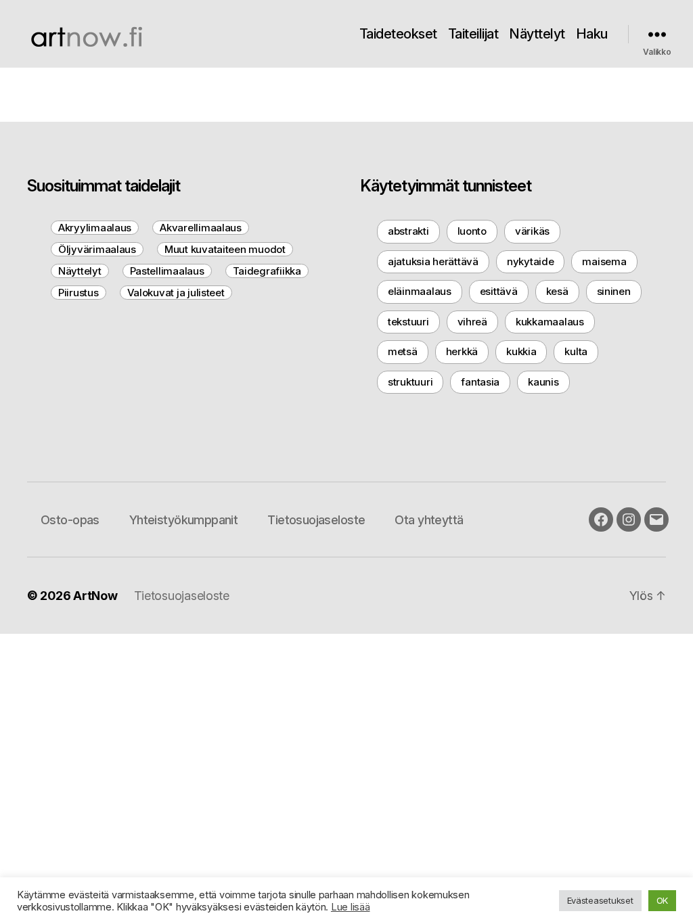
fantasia (480, 381)
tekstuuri (408, 321)
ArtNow (95, 595)
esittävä (499, 291)
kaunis (543, 381)
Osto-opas (70, 520)
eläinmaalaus (419, 291)
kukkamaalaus (550, 321)
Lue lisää (350, 907)
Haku (592, 34)
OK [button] (662, 900)
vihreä (472, 321)
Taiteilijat (473, 34)
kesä (557, 291)
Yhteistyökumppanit (183, 520)
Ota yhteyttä (429, 520)
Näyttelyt (537, 34)
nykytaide (530, 261)
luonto (472, 231)
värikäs (532, 231)
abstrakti (408, 231)
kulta (575, 351)
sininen (614, 291)
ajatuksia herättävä (433, 261)
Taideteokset (398, 34)
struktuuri (410, 381)
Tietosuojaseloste (316, 520)
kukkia (521, 351)
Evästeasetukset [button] (600, 900)
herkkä (462, 351)
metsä (403, 351)
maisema (604, 261)
